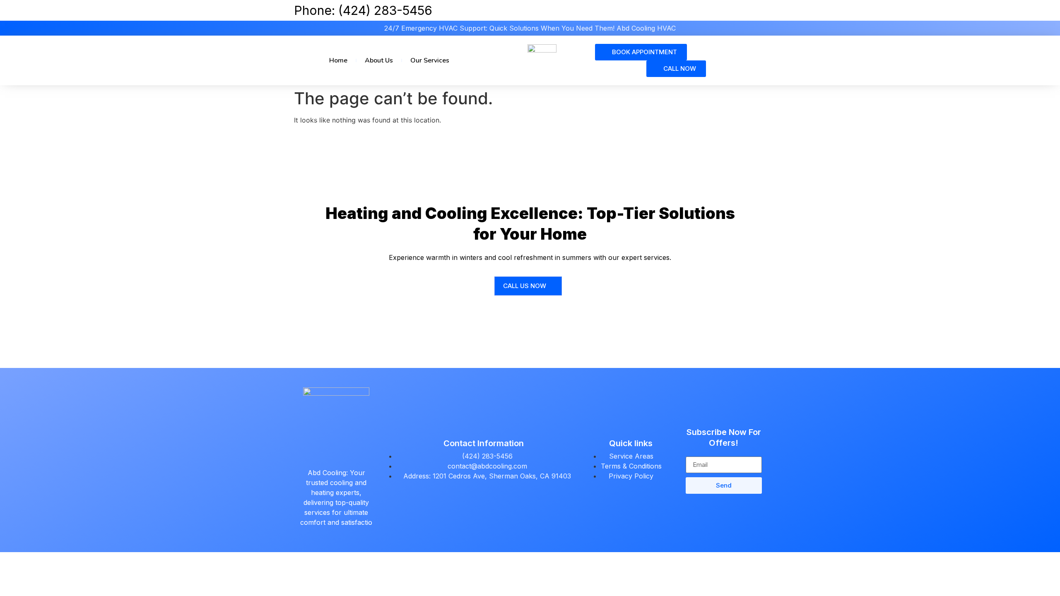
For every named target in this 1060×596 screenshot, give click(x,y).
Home (338, 60)
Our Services (429, 60)
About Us (379, 60)
